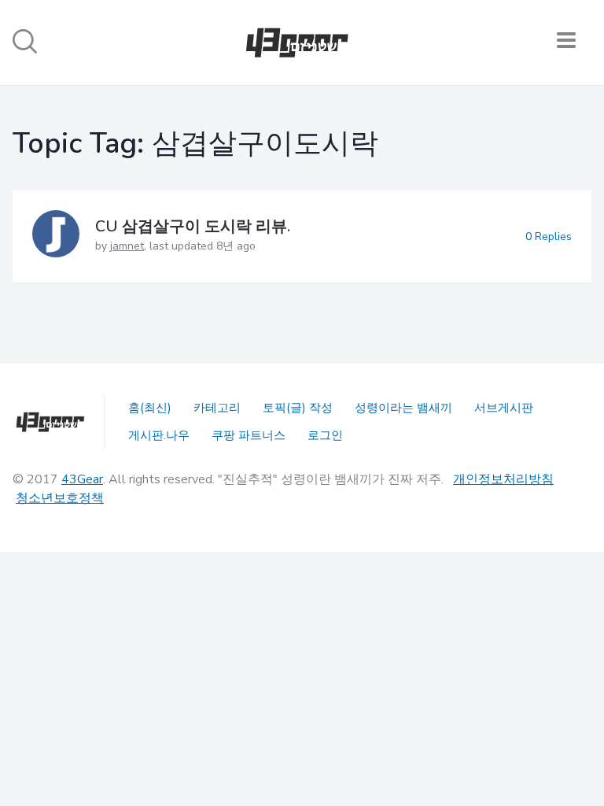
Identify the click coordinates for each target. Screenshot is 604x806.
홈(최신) (149, 408)
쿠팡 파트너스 (248, 435)
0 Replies (548, 236)
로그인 (325, 435)
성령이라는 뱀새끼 (403, 408)
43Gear (82, 479)
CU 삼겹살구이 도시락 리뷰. (192, 226)
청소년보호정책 (60, 498)
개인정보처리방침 (503, 479)
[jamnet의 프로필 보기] (55, 236)
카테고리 (217, 408)
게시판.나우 (159, 435)
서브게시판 (503, 408)
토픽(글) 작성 (298, 408)
